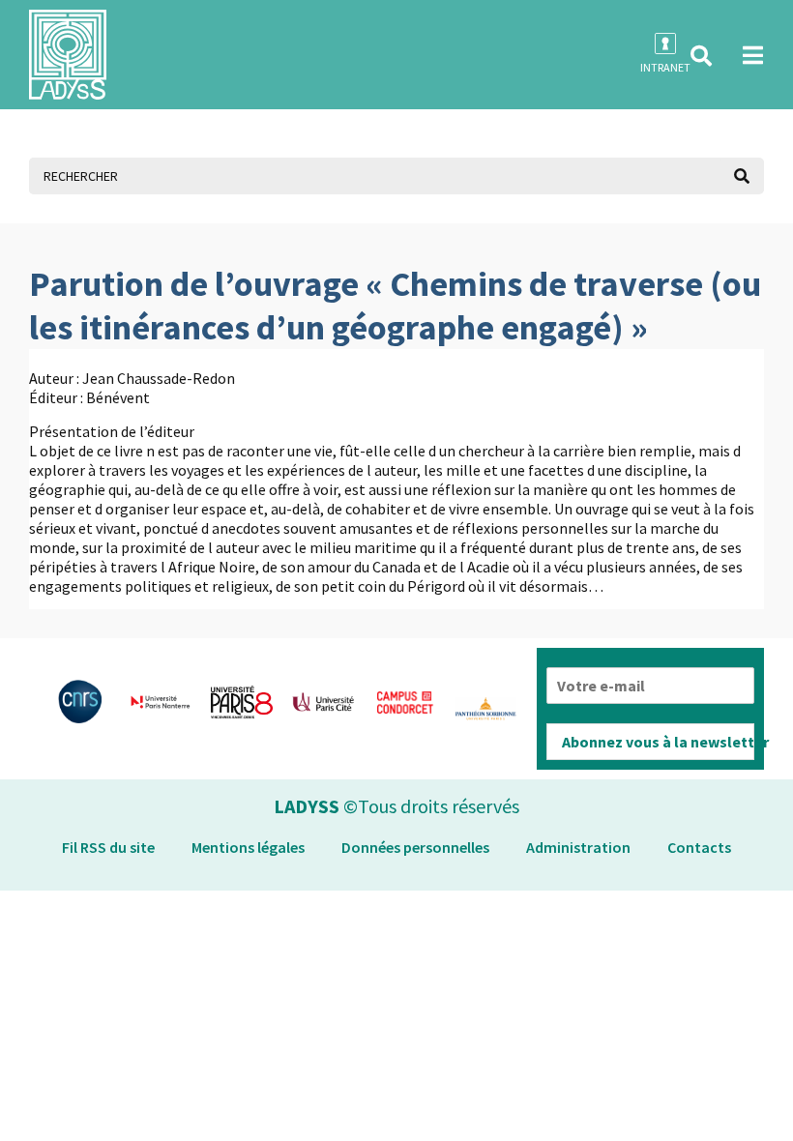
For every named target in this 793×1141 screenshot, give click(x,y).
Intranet (665, 67)
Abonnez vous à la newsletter (658, 741)
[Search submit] (742, 176)
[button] (701, 56)
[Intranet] (665, 43)
